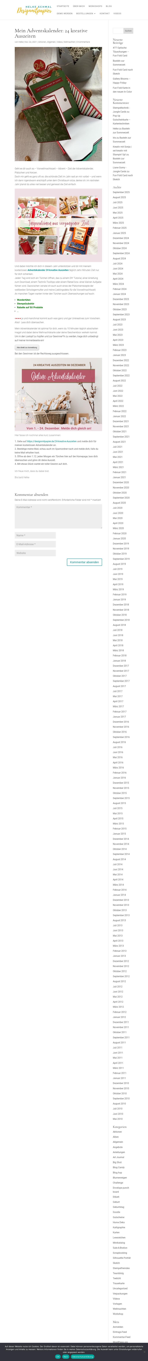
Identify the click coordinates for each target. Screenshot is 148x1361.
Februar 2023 (119, 350)
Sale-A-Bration (120, 1247)
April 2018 (118, 645)
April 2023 (118, 340)
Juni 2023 (118, 329)
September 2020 (121, 497)
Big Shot (117, 1162)
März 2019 (118, 589)
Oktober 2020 (120, 492)
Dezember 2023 (121, 299)
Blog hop (117, 1172)
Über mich (79, 6)
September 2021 (121, 436)
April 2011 (118, 1063)
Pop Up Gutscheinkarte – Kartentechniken (121, 119)
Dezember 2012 (121, 961)
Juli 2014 (117, 864)
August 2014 (119, 859)
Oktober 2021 (120, 431)
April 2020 (118, 523)
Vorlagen (117, 1303)
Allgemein (51, 42)
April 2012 (118, 1001)
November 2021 (121, 426)
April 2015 (118, 818)
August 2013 (119, 920)
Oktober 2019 (120, 553)
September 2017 (121, 681)
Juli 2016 (117, 747)
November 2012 (121, 966)
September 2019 (121, 559)
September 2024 (121, 253)
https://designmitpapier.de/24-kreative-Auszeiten (52, 441)
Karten (116, 1232)
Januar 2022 (119, 416)
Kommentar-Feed (121, 1337)
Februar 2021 (119, 472)
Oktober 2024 (120, 248)
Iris (114, 137)
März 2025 (118, 222)
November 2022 (121, 365)
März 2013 (118, 945)
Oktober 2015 (120, 793)
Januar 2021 (119, 477)
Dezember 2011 (121, 1022)
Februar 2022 (119, 411)
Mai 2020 (118, 518)
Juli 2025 (117, 202)
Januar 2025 (119, 233)
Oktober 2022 (120, 370)
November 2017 (121, 671)
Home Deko (119, 1222)
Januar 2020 (119, 538)
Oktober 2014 (120, 849)
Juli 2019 (117, 569)
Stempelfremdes (121, 1268)
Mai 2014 (118, 874)
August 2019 (119, 564)
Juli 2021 (117, 446)
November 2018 (121, 609)
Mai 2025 (118, 212)
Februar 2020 (119, 533)
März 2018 (118, 650)
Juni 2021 (118, 452)
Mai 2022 (118, 396)
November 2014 (121, 844)
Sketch (116, 1263)
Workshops (95, 6)
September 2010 (121, 1098)
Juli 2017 (117, 691)
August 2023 (119, 319)
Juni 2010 (118, 1114)
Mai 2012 (118, 996)
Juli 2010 (117, 1108)
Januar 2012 (119, 1017)
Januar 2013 (119, 956)
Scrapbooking (120, 1253)
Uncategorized (120, 1288)
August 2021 (119, 441)
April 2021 (118, 462)
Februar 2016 (119, 772)
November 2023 (121, 304)
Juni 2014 (118, 869)
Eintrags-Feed (120, 1332)
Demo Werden (65, 13)
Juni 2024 (118, 268)
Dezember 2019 (121, 543)
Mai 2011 (118, 1057)
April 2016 (118, 762)
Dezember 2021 (121, 421)
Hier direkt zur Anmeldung (27, 348)
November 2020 (121, 487)
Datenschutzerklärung (82, 1357)
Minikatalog (119, 1242)
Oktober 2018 (120, 615)
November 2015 (121, 788)
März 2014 (118, 884)
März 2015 (118, 823)
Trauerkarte (118, 1283)
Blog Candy (119, 1167)
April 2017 (118, 701)
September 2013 (121, 915)
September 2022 (121, 375)
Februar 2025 (119, 227)
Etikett (116, 1197)
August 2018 (119, 625)
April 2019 (118, 584)
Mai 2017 (118, 696)
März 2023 (118, 345)
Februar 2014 (119, 889)
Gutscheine (118, 1217)
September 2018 (121, 620)
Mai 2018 (118, 640)
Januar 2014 (119, 895)
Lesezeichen (119, 1237)
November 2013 (121, 905)
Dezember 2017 (121, 665)
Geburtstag (118, 1207)
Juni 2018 (118, 635)
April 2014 (118, 879)
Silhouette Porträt (122, 1258)
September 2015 (121, 798)
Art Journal (118, 1157)
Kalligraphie (119, 1227)
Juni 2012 (118, 991)
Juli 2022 (117, 385)
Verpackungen (120, 1293)
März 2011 (118, 1068)
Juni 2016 (118, 752)
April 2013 (118, 940)
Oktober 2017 (120, 676)
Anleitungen (119, 1152)
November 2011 (121, 1027)
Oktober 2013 (120, 910)
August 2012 (119, 981)
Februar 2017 (119, 711)
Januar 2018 (119, 660)
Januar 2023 (119, 355)
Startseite (63, 6)
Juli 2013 (117, 925)
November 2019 (121, 548)
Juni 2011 (118, 1052)
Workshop (118, 1314)
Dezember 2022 (121, 360)
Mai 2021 (118, 457)
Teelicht (117, 1278)
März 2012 (118, 1006)
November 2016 (121, 726)
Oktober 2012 (120, 971)
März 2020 (118, 528)
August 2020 (119, 502)
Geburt (116, 1202)
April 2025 (118, 217)
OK (58, 1357)
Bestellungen (84, 13)
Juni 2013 (118, 930)
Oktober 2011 (120, 1032)
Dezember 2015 (121, 782)
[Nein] (144, 1351)
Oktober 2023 (120, 309)
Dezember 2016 (121, 721)
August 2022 (119, 380)
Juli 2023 (117, 324)
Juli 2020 (117, 508)
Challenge (118, 1182)
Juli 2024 (117, 263)
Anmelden (118, 1327)
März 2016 (118, 767)
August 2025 (119, 197)
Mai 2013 (118, 935)
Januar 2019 (119, 599)
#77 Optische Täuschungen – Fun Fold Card (121, 51)
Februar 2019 (119, 594)
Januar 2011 (119, 1078)
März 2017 (118, 706)
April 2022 (118, 401)
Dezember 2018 (121, 604)
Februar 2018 (119, 655)
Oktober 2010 (120, 1093)
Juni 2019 (118, 574)
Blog (109, 6)
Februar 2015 (119, 828)
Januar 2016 (119, 777)
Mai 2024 (118, 273)
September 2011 (121, 1037)
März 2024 (118, 284)
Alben (116, 1137)
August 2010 (119, 1103)
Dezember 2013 (121, 900)
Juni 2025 (118, 207)
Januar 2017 (119, 716)
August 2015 (119, 803)
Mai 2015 (118, 813)
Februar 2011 (119, 1073)
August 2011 (119, 1042)
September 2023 (121, 314)
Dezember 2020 (121, 482)
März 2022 (118, 406)
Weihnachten (69, 42)
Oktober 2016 (120, 732)
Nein (66, 1357)
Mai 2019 (118, 579)
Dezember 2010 (121, 1083)
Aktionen (42, 42)
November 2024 (121, 243)
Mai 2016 (118, 757)
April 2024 (118, 278)
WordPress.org (120, 1342)
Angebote (118, 1147)
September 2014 (121, 854)
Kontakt (105, 13)
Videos (117, 13)
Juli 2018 (117, 630)
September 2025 (121, 192)
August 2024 (119, 258)
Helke (20, 42)
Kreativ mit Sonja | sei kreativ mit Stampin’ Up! (122, 150)
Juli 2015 (117, 808)
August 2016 (119, 742)
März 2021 (118, 467)
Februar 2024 (119, 289)
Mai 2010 (118, 1119)
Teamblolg (118, 1273)
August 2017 (119, 686)
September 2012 (121, 976)
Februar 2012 (119, 1012)
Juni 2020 (118, 513)
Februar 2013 (119, 951)
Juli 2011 (117, 1047)
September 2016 (121, 737)
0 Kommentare (83, 42)
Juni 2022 (118, 390)
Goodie (116, 1212)
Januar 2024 (119, 294)
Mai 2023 (118, 335)
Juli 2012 (117, 986)
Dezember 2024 (121, 238)
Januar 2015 (119, 833)
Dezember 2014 (121, 839)
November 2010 (121, 1088)
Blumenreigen (120, 1177)
